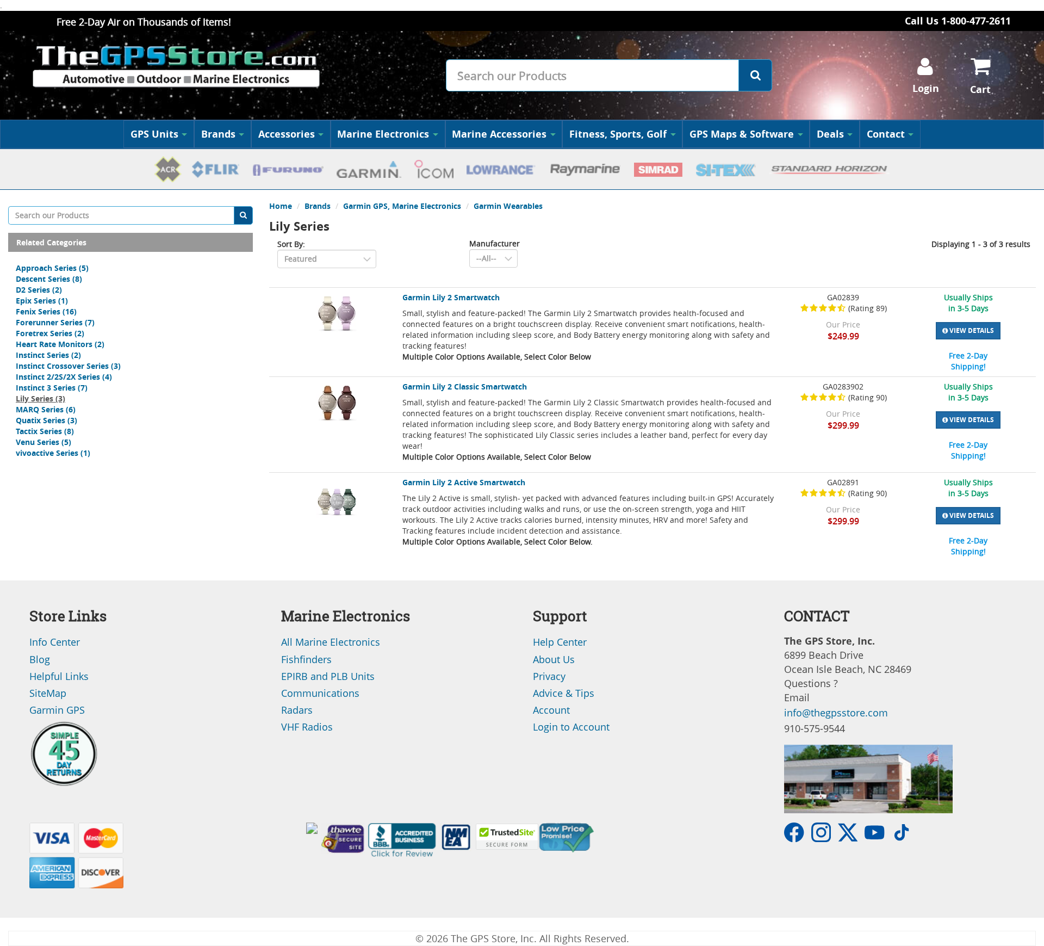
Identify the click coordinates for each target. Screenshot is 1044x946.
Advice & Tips (563, 693)
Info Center (54, 641)
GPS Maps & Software (741, 134)
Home (280, 206)
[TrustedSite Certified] (507, 837)
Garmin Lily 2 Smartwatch (451, 297)
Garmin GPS (57, 709)
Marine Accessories (499, 134)
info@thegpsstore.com (836, 712)
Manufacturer (494, 243)
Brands (218, 134)
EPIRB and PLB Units (328, 676)
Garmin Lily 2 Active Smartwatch (463, 482)
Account (551, 709)
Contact (886, 134)
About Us (554, 659)
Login (925, 88)
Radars (297, 709)
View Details (971, 330)
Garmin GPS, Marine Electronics (402, 206)
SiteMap (47, 693)
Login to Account (571, 726)
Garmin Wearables (508, 206)
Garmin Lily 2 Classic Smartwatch (464, 386)
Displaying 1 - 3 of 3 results (980, 244)
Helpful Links (59, 676)
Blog (39, 659)
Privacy (549, 676)
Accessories (286, 134)
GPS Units (154, 134)
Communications (320, 693)
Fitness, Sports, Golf (618, 134)
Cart (980, 89)
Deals (830, 134)
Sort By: (291, 244)
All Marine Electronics (330, 641)
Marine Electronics (383, 134)
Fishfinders (306, 659)
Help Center (560, 641)
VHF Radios (307, 726)
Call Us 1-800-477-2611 (958, 21)
